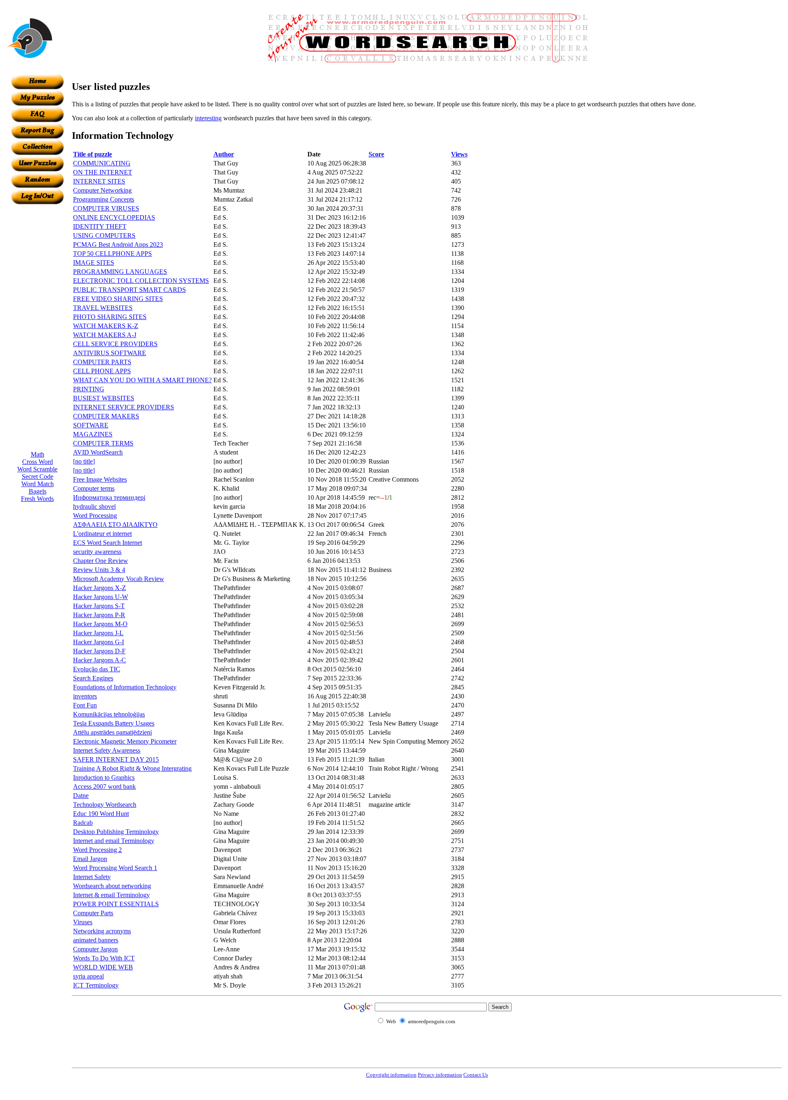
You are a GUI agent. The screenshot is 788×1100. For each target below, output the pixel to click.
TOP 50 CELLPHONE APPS (112, 253)
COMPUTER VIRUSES (106, 208)
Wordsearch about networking (112, 885)
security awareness (97, 551)
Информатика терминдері (109, 497)
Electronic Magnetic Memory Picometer (124, 741)
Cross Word (37, 461)
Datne (81, 795)
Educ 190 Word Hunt (101, 813)
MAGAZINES (92, 434)
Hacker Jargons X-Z (99, 587)
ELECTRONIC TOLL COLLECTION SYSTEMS (141, 280)
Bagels (37, 491)
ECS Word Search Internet (107, 542)
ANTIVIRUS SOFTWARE (109, 352)
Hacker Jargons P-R (99, 614)
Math (37, 454)
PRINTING (88, 389)
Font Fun (85, 705)
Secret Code (37, 476)
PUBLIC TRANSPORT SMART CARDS (129, 289)
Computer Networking (102, 190)
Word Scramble (37, 469)
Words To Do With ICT (104, 958)
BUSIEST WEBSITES (103, 398)
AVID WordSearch (98, 452)
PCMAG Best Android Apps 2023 (118, 244)
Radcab (83, 822)
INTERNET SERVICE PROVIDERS (123, 407)
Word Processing (95, 515)
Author (223, 154)
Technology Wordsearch (104, 804)
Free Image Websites (100, 479)
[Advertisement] (37, 327)
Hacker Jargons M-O (100, 623)
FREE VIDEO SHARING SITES (118, 298)
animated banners (95, 940)
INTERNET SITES (99, 181)
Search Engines (93, 678)
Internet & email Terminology (111, 894)
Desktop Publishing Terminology (116, 831)
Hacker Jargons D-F (99, 651)
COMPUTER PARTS (102, 361)
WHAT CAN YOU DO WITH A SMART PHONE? (142, 380)
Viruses (82, 922)
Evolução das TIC (96, 669)
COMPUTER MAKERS (106, 416)
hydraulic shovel (94, 506)
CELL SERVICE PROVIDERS (115, 343)
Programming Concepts (103, 199)
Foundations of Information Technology (124, 687)
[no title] (84, 461)
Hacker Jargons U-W (100, 596)
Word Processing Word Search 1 (115, 867)
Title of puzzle (92, 154)
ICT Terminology (96, 985)
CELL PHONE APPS (102, 370)
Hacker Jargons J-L (98, 632)
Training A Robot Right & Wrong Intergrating (132, 768)
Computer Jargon (95, 949)
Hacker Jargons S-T (99, 605)
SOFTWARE (90, 425)
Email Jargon (90, 858)
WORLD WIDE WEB (103, 967)
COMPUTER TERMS (103, 443)
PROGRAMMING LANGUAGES (120, 271)
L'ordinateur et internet (102, 533)
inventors (85, 696)
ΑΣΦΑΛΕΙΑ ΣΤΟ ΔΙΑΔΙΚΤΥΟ (115, 524)
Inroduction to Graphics (104, 777)
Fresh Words (37, 498)
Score (376, 154)
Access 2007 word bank (104, 786)
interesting (208, 118)
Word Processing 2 (97, 849)
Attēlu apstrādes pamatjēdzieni (112, 732)
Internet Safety (92, 876)
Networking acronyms (102, 931)
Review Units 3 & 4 (99, 569)
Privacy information (440, 1075)
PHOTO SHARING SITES (110, 316)
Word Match (37, 483)
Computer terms (94, 488)
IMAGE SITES (93, 262)
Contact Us (475, 1075)
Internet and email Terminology (113, 840)
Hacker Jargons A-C (99, 660)
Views (459, 154)
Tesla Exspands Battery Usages (113, 723)
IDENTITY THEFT (99, 226)
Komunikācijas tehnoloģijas (109, 714)
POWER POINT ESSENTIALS (116, 903)
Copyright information (391, 1075)
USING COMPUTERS (104, 235)
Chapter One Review (100, 560)
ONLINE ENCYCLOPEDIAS (114, 217)
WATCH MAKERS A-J (104, 334)
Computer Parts (93, 912)
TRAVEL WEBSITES (103, 307)
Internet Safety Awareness (106, 750)
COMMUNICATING (102, 163)
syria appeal (88, 976)
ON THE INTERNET (102, 172)
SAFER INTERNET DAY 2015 (116, 759)
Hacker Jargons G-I (98, 641)
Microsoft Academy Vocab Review (118, 578)
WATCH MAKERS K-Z (105, 325)
